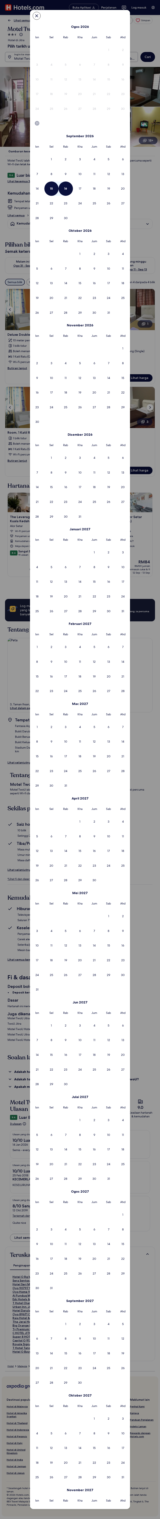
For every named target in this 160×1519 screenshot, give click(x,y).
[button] (108, 50)
